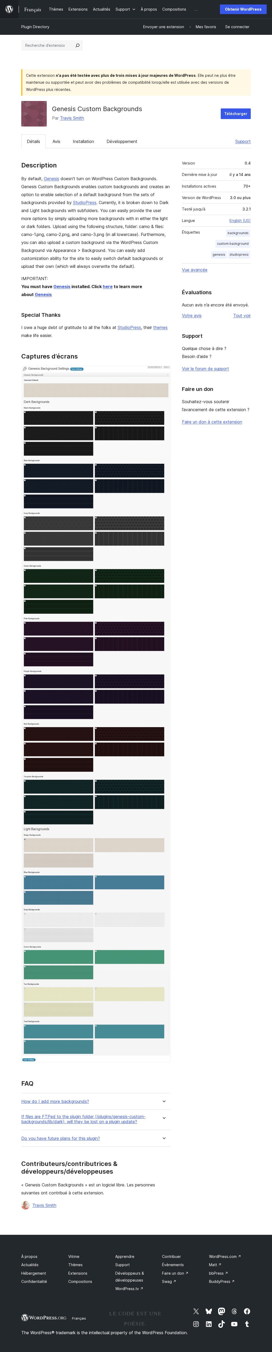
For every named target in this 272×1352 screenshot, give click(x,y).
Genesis (51, 178)
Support (243, 141)
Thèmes (75, 1264)
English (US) (240, 220)
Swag (169, 1281)
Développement (122, 141)
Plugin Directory (35, 26)
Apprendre (124, 1256)
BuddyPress (222, 1281)
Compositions (80, 1281)
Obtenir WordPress (243, 9)
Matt (215, 1264)
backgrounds (238, 233)
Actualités (30, 1264)
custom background (233, 244)
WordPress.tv (129, 1288)
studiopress (239, 254)
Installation (83, 141)
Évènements (173, 1264)
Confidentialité (34, 1281)
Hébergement (33, 1273)
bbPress (218, 1273)
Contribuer (171, 1256)
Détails (33, 141)
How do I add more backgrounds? (55, 1101)
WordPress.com (225, 1256)
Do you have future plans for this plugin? (60, 1138)
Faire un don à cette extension (212, 421)
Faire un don (175, 1273)
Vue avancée (194, 269)
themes (160, 327)
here (108, 286)
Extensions (77, 1273)
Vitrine (73, 1256)
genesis (218, 254)
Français (79, 1318)
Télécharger (235, 113)
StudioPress (84, 202)
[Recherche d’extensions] (77, 45)
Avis (56, 141)
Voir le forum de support (205, 368)
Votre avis (192, 315)
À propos (29, 1256)
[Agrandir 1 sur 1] (163, 373)
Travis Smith (72, 118)
